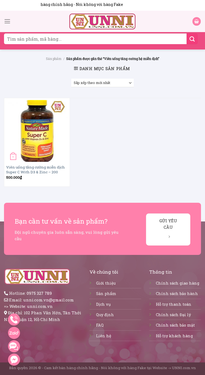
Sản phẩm (53, 58)
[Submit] (192, 38)
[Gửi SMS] (14, 346)
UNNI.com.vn (184, 367)
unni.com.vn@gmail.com (48, 300)
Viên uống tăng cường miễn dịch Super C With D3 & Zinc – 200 (35, 169)
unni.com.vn (40, 306)
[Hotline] (14, 319)
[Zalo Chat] (14, 333)
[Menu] (7, 21)
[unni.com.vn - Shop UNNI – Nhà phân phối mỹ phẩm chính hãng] (102, 21)
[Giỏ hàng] (196, 21)
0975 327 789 (39, 293)
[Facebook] (14, 360)
